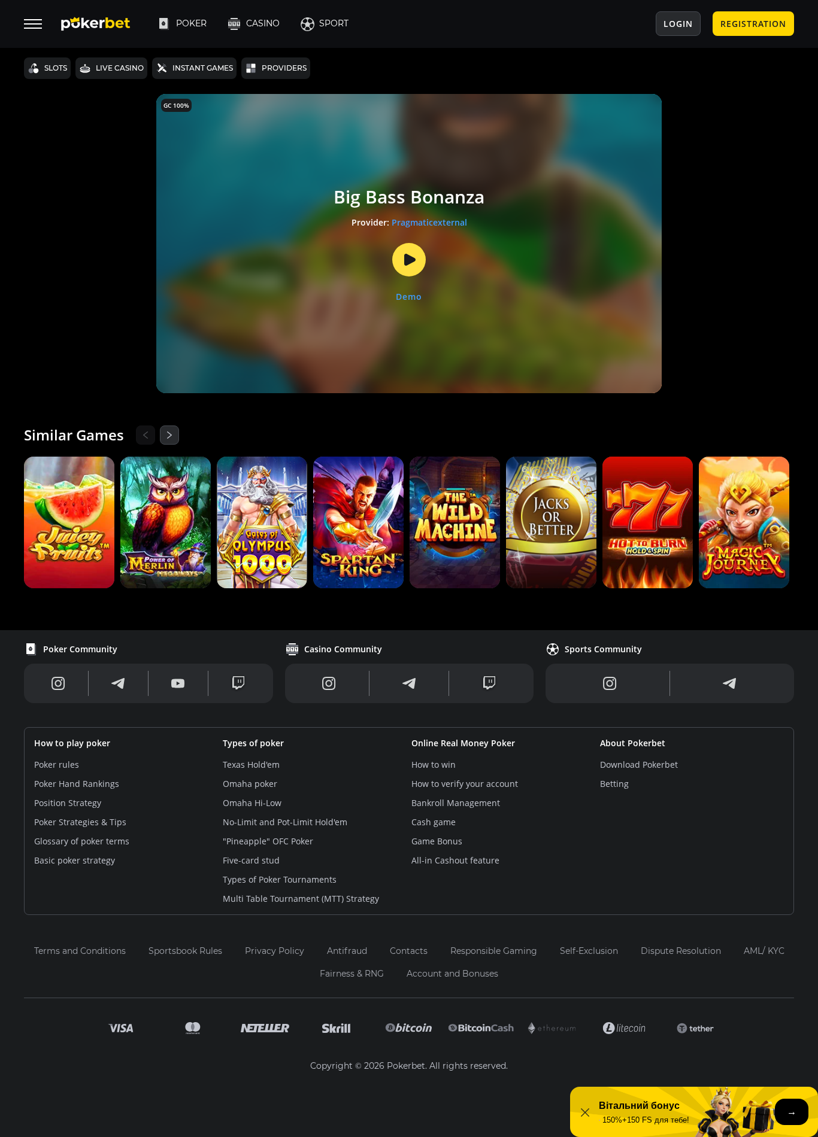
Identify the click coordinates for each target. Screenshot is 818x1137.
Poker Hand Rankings (76, 783)
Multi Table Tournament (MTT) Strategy (301, 898)
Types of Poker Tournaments (280, 879)
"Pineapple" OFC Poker (268, 841)
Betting (614, 783)
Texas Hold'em (251, 764)
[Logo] (105, 24)
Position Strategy (67, 802)
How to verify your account (464, 783)
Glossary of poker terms (81, 841)
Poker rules (56, 764)
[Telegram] (118, 683)
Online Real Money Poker (463, 743)
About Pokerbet (632, 743)
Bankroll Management (455, 802)
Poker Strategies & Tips (80, 822)
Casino (263, 23)
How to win (433, 764)
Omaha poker (250, 783)
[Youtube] (177, 683)
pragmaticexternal (429, 222)
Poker (191, 23)
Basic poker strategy (74, 860)
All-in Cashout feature (455, 860)
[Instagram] (58, 683)
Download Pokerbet (639, 764)
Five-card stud (251, 860)
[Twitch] (238, 683)
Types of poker (253, 743)
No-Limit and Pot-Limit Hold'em (285, 822)
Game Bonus (436, 841)
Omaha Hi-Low (252, 802)
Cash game (433, 822)
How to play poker (72, 743)
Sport (334, 23)
